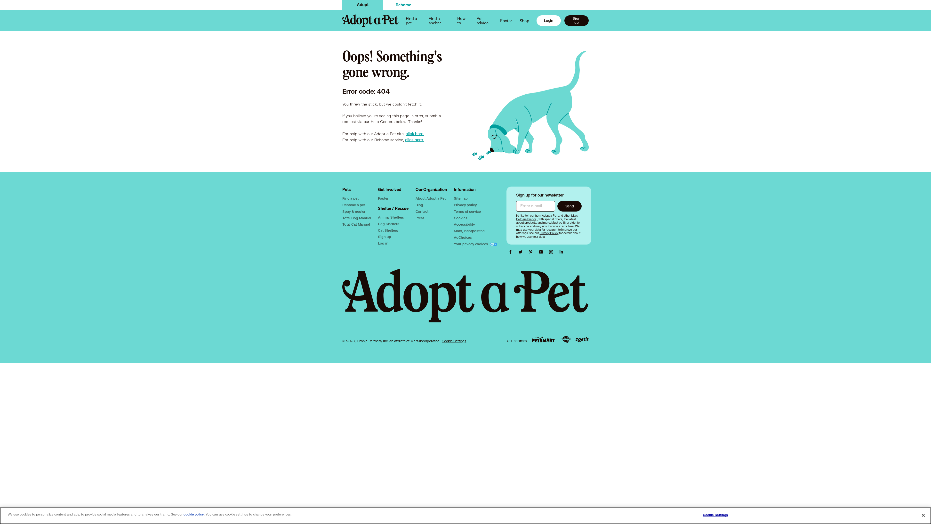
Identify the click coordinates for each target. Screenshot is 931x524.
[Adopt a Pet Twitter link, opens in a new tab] (522, 252)
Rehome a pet (353, 205)
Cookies (460, 218)
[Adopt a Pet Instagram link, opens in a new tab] (552, 252)
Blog (419, 205)
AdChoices (463, 237)
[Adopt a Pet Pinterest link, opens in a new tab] (532, 252)
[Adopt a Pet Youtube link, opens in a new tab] (542, 252)
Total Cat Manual (356, 224)
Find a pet (350, 198)
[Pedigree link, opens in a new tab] (565, 340)
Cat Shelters (388, 230)
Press (420, 218)
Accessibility (464, 224)
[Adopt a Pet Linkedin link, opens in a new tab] (561, 252)
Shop (524, 20)
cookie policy (194, 514)
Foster (506, 20)
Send (569, 206)
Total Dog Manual (356, 218)
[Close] (923, 515)
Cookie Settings (454, 341)
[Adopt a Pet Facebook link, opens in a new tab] (511, 252)
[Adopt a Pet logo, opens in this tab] (465, 300)
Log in (383, 243)
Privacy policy (465, 205)
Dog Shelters (388, 224)
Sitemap (460, 198)
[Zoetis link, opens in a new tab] (582, 339)
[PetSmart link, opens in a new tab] (543, 339)
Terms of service (467, 211)
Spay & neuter (353, 211)
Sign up (576, 20)
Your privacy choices (471, 244)
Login (548, 20)
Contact (422, 211)
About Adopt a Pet (430, 198)
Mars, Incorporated (469, 231)
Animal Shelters (391, 217)
